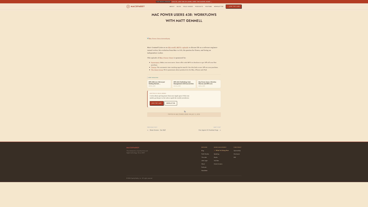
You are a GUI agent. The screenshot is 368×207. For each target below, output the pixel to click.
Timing (153, 67)
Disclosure (237, 154)
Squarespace (155, 62)
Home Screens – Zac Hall (156, 130)
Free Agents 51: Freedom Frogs (210, 130)
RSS (235, 157)
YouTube (208, 6)
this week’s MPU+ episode (178, 47)
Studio (216, 157)
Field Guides (188, 6)
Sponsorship (237, 151)
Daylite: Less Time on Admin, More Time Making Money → (192, 1)
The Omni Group (157, 70)
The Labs (204, 157)
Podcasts (199, 6)
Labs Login (204, 160)
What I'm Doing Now (222, 150)
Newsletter (170, 103)
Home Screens (218, 164)
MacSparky (138, 6)
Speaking (216, 154)
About (172, 6)
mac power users (182, 114)
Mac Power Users (166, 58)
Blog (179, 6)
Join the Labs (157, 103)
